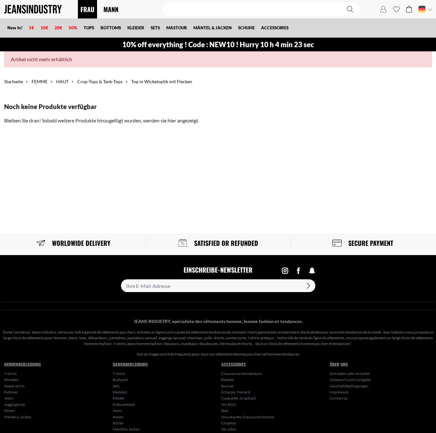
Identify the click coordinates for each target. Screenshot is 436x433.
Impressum (339, 392)
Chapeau (228, 423)
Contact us (339, 398)
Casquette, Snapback (238, 398)
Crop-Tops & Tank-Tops (100, 81)
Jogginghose (14, 404)
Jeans (8, 398)
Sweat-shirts (14, 386)
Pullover (11, 392)
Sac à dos (228, 429)
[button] (409, 9)
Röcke (118, 423)
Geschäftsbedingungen (349, 386)
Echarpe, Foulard (235, 392)
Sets (116, 386)
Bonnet (227, 386)
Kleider (119, 398)
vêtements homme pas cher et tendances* (317, 343)
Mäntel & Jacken (17, 417)
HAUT (62, 81)
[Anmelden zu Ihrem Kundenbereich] (383, 9)
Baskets (227, 379)
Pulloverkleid (124, 404)
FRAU (87, 9)
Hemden (11, 379)
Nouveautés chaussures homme (247, 417)
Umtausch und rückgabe (350, 379)
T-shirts (10, 373)
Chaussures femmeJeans (241, 373)
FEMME (40, 81)
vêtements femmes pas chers (239, 354)
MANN (110, 9)
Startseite (13, 81)
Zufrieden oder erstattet (350, 373)
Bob (224, 410)
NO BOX (228, 404)
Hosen (9, 410)
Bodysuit (120, 379)
